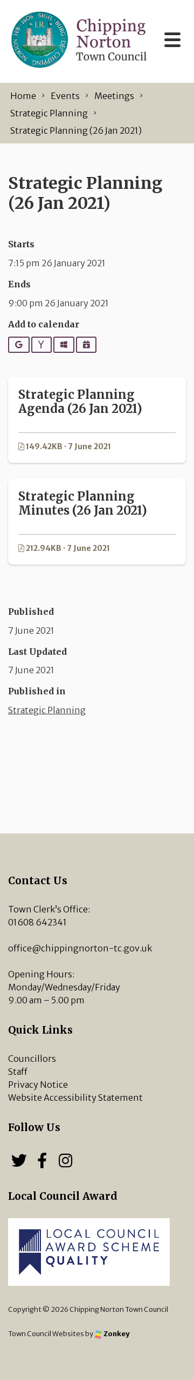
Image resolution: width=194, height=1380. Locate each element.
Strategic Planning (47, 710)
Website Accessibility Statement (75, 1097)
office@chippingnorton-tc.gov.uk (80, 948)
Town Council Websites (46, 1333)
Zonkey (115, 1333)
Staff (17, 1071)
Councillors (32, 1058)
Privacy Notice (38, 1084)
